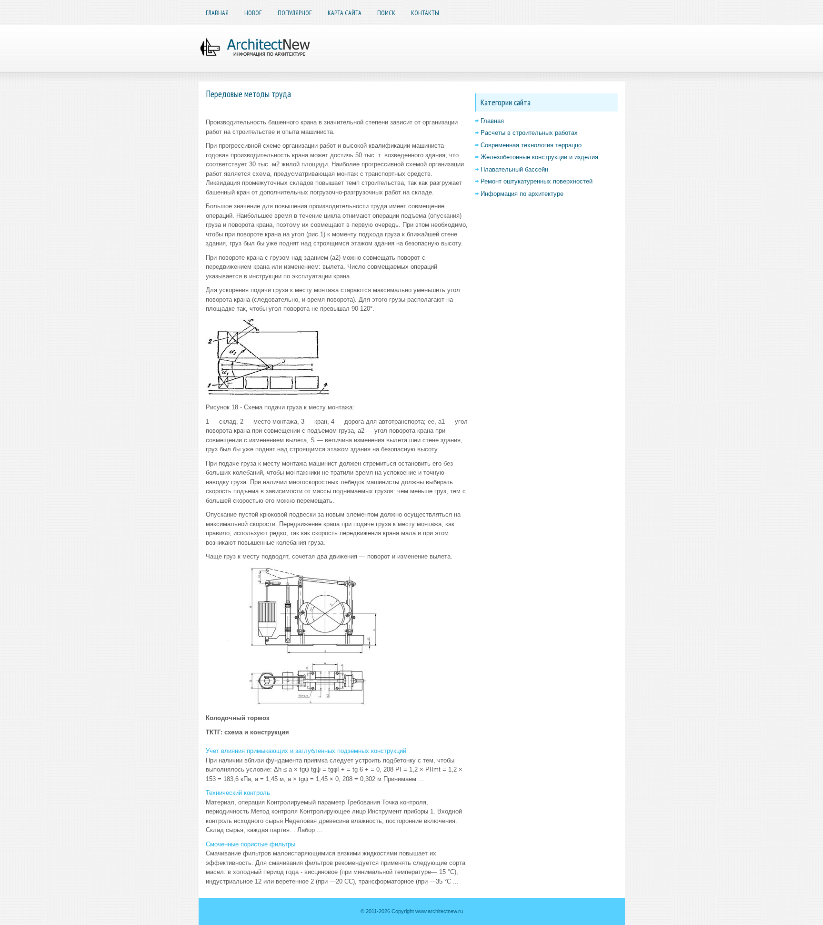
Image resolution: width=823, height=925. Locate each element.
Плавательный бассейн (514, 169)
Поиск (386, 13)
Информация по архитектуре (522, 193)
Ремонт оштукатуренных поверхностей (536, 181)
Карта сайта (344, 13)
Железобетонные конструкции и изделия (539, 157)
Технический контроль (238, 792)
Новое (253, 13)
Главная (217, 13)
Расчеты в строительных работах (529, 132)
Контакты (425, 13)
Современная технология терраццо (531, 145)
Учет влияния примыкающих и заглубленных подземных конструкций (306, 750)
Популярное (295, 13)
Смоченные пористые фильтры (250, 844)
